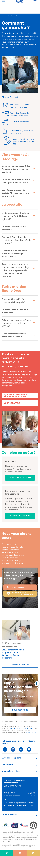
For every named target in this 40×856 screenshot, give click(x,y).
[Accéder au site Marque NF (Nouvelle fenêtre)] (6, 825)
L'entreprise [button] (7, 764)
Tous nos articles (20, 665)
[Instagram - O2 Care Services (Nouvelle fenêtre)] (13, 749)
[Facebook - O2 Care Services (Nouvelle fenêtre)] (5, 749)
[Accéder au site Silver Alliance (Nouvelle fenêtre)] (34, 825)
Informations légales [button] (11, 771)
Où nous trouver (9, 815)
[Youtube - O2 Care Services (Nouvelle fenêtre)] (29, 749)
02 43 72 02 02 (31, 733)
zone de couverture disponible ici (21, 728)
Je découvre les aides (20, 516)
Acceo (31, 805)
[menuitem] (6, 853)
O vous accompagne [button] (11, 758)
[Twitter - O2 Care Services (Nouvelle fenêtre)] (21, 749)
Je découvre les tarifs (20, 478)
